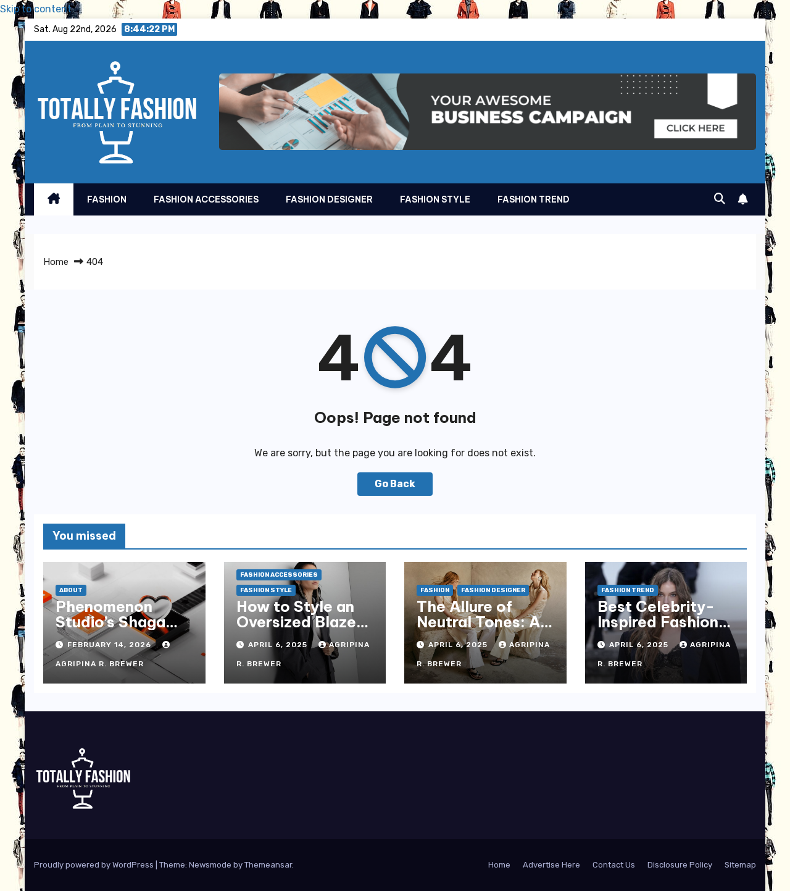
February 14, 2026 (110, 644)
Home (56, 261)
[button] (719, 199)
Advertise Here (551, 864)
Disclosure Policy (679, 864)
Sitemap (740, 864)
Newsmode (210, 864)
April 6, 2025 (279, 644)
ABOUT (71, 590)
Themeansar (268, 864)
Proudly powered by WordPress (95, 864)
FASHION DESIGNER (329, 199)
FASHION (107, 199)
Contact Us (613, 864)
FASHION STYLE (435, 199)
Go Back (395, 484)
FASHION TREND (533, 199)
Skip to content (36, 9)
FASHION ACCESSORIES (206, 199)
